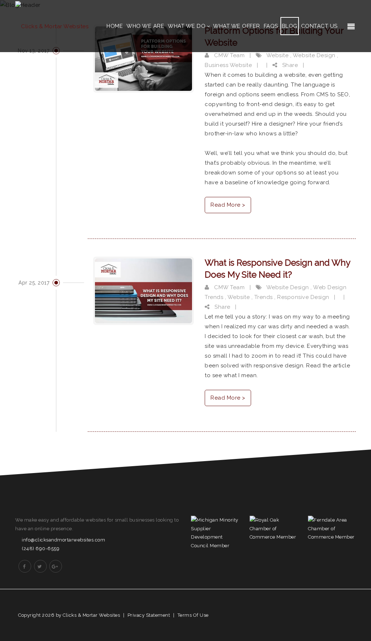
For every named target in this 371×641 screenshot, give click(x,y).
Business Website (228, 65)
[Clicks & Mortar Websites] (51, 26)
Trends (263, 297)
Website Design (314, 55)
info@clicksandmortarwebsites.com (63, 540)
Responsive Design (303, 297)
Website (277, 55)
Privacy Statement (149, 615)
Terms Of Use (193, 615)
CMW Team (229, 55)
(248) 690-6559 (40, 548)
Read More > (227, 205)
